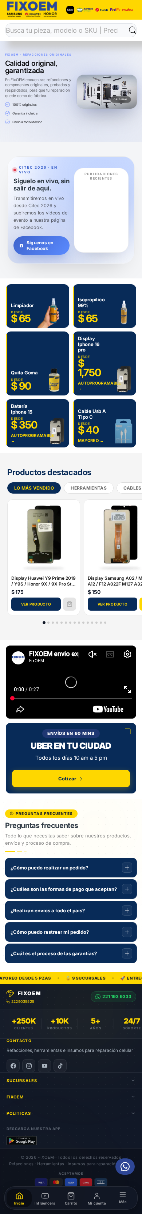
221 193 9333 (116, 996)
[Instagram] (28, 1065)
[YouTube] (44, 1065)
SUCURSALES (22, 1080)
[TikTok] (60, 1065)
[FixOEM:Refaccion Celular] (31, 16)
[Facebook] (13, 1065)
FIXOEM (15, 1097)
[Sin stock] (69, 604)
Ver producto (36, 604)
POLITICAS (19, 1113)
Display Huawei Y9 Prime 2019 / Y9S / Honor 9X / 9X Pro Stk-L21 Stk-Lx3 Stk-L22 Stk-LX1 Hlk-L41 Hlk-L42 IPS (43, 581)
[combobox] (67, 30)
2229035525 (22, 1001)
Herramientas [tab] (89, 488)
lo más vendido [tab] (34, 488)
